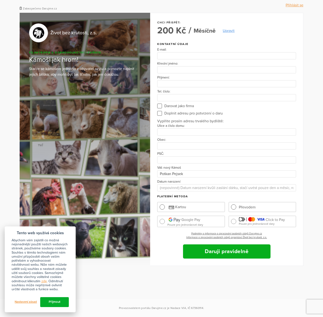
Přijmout (54, 302)
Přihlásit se (294, 5)
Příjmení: (163, 77)
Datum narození (168, 182)
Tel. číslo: (163, 91)
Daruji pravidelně (227, 251)
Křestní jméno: (167, 64)
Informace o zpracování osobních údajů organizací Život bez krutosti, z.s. (226, 237)
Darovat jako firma (179, 106)
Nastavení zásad (26, 302)
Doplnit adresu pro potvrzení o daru (193, 113)
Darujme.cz (159, 308)
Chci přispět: (169, 22)
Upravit (229, 30)
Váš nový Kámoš (169, 168)
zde (44, 281)
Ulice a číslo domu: (171, 126)
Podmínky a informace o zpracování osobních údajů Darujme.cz (226, 233)
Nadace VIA (178, 308)
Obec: (161, 140)
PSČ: (160, 154)
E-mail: (161, 50)
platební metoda (172, 196)
